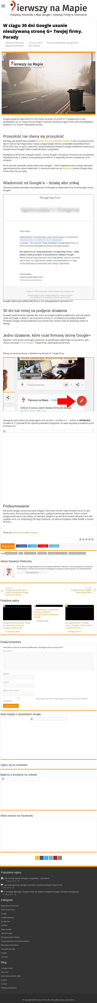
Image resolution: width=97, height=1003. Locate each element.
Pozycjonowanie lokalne (10, 937)
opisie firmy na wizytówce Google (53, 141)
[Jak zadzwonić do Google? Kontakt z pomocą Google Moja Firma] (2, 885)
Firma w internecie (56, 42)
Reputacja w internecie (9, 945)
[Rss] (37, 858)
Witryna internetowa (11, 690)
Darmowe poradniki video (11, 976)
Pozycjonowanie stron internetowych (15, 941)
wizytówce (66, 168)
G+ (21, 553)
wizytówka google (77, 553)
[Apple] (60, 858)
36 (15, 894)
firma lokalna (11, 553)
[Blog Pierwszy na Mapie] (48, 8)
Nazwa (6, 674)
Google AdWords (7, 917)
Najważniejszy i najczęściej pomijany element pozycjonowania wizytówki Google (46, 613)
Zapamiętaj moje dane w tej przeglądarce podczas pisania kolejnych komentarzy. (45, 699)
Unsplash (33, 532)
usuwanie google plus (58, 553)
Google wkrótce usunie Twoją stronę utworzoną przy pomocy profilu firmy (16, 625)
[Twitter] (46, 858)
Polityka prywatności (9, 988)
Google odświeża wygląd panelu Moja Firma (81, 590)
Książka (4, 980)
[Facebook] (42, 858)
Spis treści (5, 972)
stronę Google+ (26, 342)
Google (4, 913)
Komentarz (8, 651)
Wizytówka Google (8, 949)
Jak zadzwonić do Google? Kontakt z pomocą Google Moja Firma (33, 885)
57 (18, 881)
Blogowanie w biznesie (10, 906)
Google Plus (72, 42)
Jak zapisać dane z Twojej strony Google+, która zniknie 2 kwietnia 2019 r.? (79, 625)
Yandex (4, 953)
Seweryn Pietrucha (15, 42)
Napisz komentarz (15, 45)
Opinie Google (6, 933)
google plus (30, 553)
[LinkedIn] (51, 858)
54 (13, 888)
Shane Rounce (19, 532)
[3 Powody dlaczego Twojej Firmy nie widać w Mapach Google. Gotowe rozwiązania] (2, 891)
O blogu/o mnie (7, 968)
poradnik (42, 553)
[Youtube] (55, 858)
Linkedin (4, 925)
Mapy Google (6, 929)
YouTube (4, 957)
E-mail (6, 682)
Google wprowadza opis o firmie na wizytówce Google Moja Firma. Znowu (17, 591)
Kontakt (4, 984)
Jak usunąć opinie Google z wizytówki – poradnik (27, 878)
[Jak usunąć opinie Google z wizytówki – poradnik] (2, 878)
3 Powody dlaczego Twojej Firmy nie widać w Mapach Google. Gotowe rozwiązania (41, 891)
